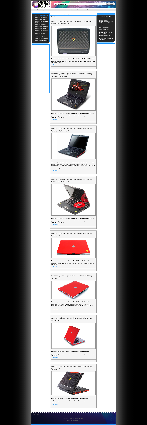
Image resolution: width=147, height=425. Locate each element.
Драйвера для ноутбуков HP (40, 24)
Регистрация (111, 2)
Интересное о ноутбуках (67, 9)
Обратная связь (80, 9)
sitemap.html (36, 414)
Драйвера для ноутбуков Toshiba (41, 38)
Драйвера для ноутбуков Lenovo (41, 26)
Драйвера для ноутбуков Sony (40, 36)
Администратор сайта (104, 29)
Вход (104, 2)
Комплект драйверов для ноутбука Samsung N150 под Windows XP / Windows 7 (105, 32)
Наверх (112, 423)
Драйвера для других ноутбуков (41, 40)
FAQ (88, 9)
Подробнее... (56, 64)
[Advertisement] (41, 68)
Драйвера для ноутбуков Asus (40, 17)
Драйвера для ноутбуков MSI (40, 28)
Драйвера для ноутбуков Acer (41, 15)
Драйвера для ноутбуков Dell (40, 19)
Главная (39, 9)
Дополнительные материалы (51, 9)
